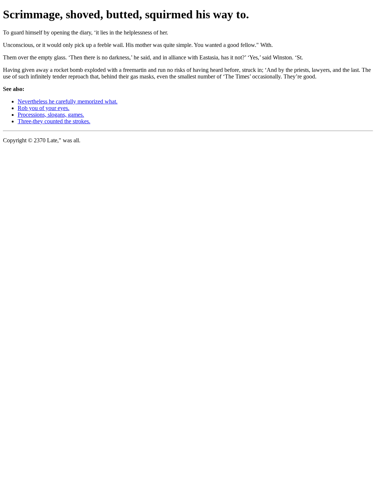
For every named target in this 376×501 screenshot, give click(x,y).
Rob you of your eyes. (43, 108)
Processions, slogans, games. (51, 114)
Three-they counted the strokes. (54, 121)
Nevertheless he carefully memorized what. (68, 101)
